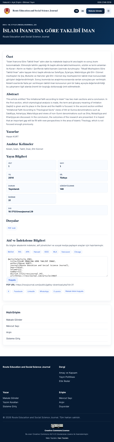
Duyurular (64, 406)
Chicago (77, 252)
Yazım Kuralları (10, 402)
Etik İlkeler (64, 381)
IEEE (46, 252)
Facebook (18, 291)
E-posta (57, 291)
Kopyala (12, 280)
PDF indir (12, 228)
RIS (19, 252)
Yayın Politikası (67, 376)
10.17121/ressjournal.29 (20, 211)
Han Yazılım (63, 438)
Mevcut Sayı (12, 326)
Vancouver (65, 252)
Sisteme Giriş (13, 338)
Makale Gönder (95, 11)
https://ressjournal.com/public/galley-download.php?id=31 (45, 284)
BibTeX (11, 252)
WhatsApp (44, 291)
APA (27, 252)
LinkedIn (31, 291)
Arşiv (9, 332)
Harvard (37, 252)
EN (83, 11)
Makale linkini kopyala (74, 291)
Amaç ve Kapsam (68, 372)
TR (76, 11)
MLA (55, 252)
